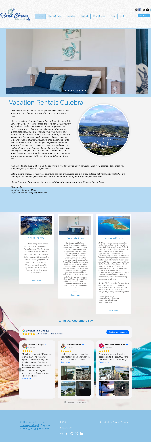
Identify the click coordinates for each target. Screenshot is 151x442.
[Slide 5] (73, 90)
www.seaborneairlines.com (109, 298)
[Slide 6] (77, 90)
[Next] (145, 61)
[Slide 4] (68, 90)
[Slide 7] (79, 90)
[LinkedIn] (81, 433)
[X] (147, 9)
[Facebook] (139, 9)
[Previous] (9, 61)
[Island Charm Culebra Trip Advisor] (61, 433)
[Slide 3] (82, 90)
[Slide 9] (85, 90)
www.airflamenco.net (106, 296)
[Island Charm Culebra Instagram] (71, 433)
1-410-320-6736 (29, 425)
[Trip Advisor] (143, 9)
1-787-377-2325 (29, 428)
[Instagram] (136, 9)
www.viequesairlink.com (108, 300)
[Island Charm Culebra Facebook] (66, 433)
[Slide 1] (71, 90)
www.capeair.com (105, 302)
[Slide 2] (65, 90)
